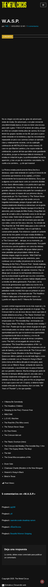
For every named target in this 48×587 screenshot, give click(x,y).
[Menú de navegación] (43, 5)
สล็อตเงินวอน (15, 527)
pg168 (12, 507)
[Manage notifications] (42, 582)
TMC (7, 26)
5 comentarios (32, 26)
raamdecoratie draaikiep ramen (22, 520)
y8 (11, 514)
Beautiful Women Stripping (21, 534)
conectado (27, 554)
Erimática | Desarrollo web (15, 585)
